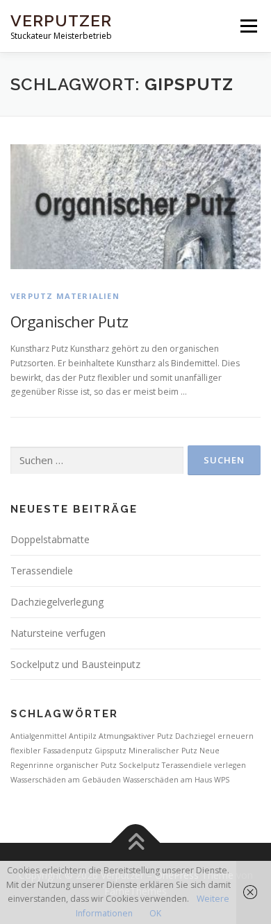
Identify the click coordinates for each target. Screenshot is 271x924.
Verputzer (61, 20)
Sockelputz (139, 765)
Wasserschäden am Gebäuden (65, 780)
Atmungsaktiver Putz (136, 736)
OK (155, 913)
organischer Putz (86, 765)
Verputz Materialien (65, 296)
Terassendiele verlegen (204, 765)
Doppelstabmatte (50, 539)
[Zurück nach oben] (136, 842)
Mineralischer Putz (163, 750)
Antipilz (83, 736)
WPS (221, 780)
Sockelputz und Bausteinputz (75, 664)
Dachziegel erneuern (214, 736)
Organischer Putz (69, 321)
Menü (247, 26)
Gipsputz (110, 750)
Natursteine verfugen (58, 633)
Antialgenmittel (38, 736)
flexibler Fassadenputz (51, 750)
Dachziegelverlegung (57, 601)
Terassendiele (41, 570)
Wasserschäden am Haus (167, 780)
